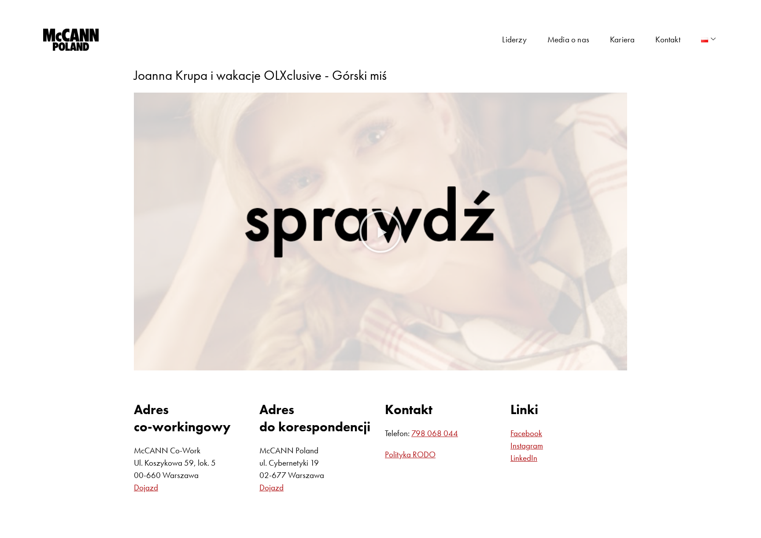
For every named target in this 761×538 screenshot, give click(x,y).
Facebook (526, 433)
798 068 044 (434, 433)
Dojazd (146, 487)
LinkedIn (523, 457)
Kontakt (667, 39)
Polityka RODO (410, 454)
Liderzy (514, 39)
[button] (380, 231)
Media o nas (568, 39)
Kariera (622, 39)
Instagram (526, 445)
